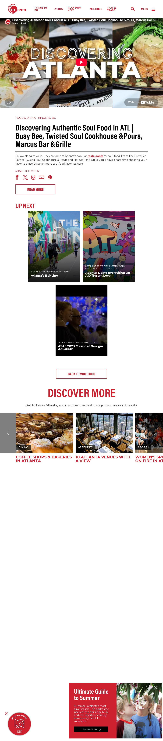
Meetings (96, 9)
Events (58, 9)
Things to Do (40, 9)
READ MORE (35, 189)
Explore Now (89, 729)
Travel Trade (111, 9)
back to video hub (81, 373)
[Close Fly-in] (156, 687)
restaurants (95, 156)
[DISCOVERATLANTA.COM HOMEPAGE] (17, 9)
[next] (8, 433)
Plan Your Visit (74, 9)
